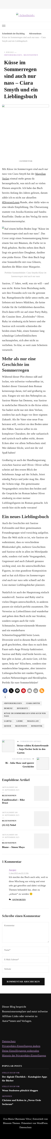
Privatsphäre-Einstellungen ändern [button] (21, 1045)
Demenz (8, 708)
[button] (5, 690)
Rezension (21, 726)
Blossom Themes (11, 1123)
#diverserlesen (13, 55)
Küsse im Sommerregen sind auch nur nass (25, 714)
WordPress (42, 1123)
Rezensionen (31, 55)
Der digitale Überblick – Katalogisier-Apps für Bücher (24, 1078)
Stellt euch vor (11, 1073)
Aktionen (7, 1096)
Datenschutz (9, 1041)
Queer (7, 726)
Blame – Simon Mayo (13, 847)
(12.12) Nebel (9, 825)
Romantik (36, 726)
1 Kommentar (25, 161)
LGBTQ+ (8, 721)
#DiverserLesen (10, 202)
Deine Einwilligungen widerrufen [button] (20, 1050)
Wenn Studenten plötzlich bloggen (20, 1090)
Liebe (20, 721)
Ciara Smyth (33, 703)
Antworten (19, 900)
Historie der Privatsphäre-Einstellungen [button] (24, 1055)
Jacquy (12, 870)
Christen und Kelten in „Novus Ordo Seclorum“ (21, 1102)
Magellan (33, 721)
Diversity (22, 708)
